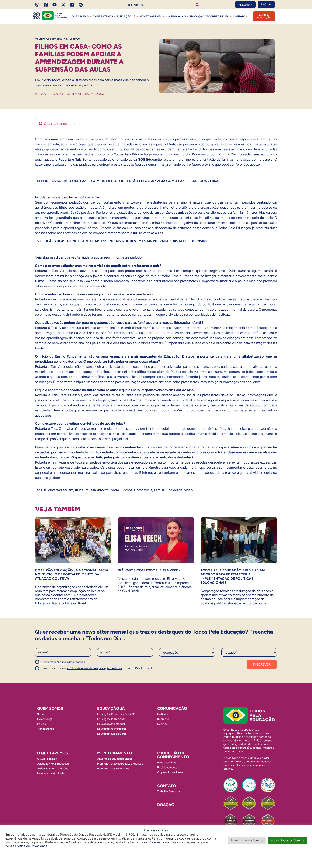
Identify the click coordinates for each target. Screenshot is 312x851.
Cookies (155, 842)
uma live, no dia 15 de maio (187, 154)
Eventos (162, 723)
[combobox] (213, 4)
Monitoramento (150, 16)
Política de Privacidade (31, 846)
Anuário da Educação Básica (115, 758)
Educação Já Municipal (111, 728)
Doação (165, 804)
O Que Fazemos (47, 758)
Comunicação (176, 16)
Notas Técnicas (166, 762)
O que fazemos (103, 16)
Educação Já (126, 16)
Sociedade (174, 490)
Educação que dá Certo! (112, 733)
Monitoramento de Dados (113, 768)
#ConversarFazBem (58, 490)
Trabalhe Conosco (168, 791)
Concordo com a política (50, 663)
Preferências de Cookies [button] (247, 840)
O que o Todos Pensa (170, 772)
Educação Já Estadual (111, 723)
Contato (239, 16)
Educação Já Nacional (111, 719)
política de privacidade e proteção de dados (94, 668)
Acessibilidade (137, 5)
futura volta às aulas (148, 233)
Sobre (41, 714)
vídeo (188, 490)
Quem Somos (80, 16)
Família (159, 490)
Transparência (46, 728)
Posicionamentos (168, 767)
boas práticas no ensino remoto (80, 233)
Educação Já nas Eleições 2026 (116, 714)
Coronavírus (143, 490)
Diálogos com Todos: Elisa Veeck (149, 570)
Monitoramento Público (52, 773)
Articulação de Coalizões (52, 768)
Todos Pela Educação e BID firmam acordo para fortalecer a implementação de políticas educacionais (233, 576)
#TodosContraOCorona (114, 490)
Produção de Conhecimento (209, 16)
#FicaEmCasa (85, 490)
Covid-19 (58, 93)
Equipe (41, 723)
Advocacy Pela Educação (53, 763)
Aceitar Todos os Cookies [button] (287, 840)
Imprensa (163, 719)
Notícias (162, 714)
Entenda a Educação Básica (85, 93)
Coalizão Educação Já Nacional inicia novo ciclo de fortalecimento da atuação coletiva (71, 574)
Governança (44, 719)
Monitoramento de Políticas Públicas (120, 763)
